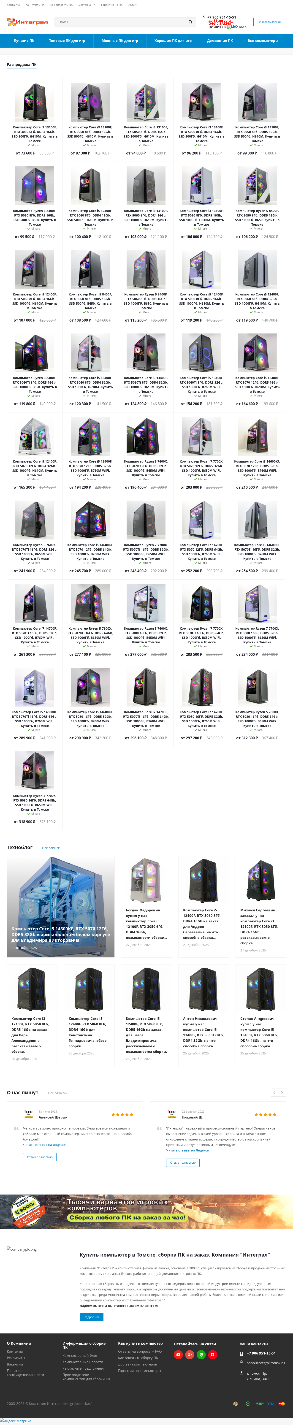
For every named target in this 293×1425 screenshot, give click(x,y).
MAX (242, 26)
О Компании (19, 1343)
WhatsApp (201, 1354)
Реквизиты (16, 1357)
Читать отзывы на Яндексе (44, 1145)
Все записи (51, 847)
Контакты (15, 1351)
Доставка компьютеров (137, 1364)
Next (282, 1093)
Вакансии (15, 1364)
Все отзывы (58, 1093)
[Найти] (190, 22)
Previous (275, 1093)
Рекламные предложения (83, 1368)
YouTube (178, 1354)
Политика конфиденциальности (25, 1372)
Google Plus (189, 1354)
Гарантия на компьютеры (139, 1370)
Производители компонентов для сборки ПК (86, 1376)
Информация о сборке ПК (84, 1345)
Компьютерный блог (79, 1355)
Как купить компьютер (140, 1343)
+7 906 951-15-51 (221, 17)
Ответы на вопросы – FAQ (140, 1351)
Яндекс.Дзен (212, 1354)
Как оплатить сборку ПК (138, 1357)
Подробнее (92, 1317)
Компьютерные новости (82, 1362)
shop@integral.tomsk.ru (266, 1362)
